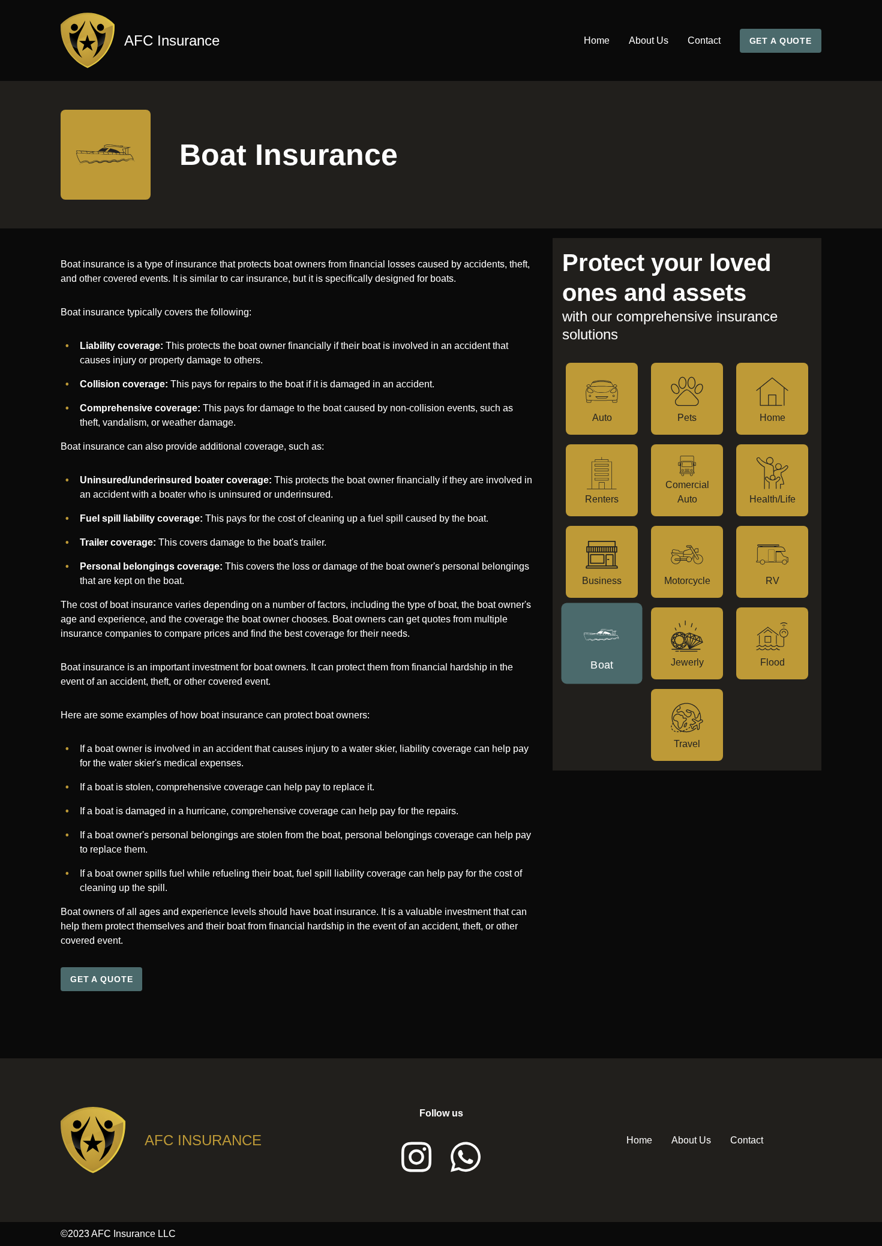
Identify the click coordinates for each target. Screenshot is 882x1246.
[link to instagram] (416, 1157)
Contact (704, 40)
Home (597, 40)
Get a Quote (780, 41)
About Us (648, 40)
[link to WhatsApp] (466, 1157)
